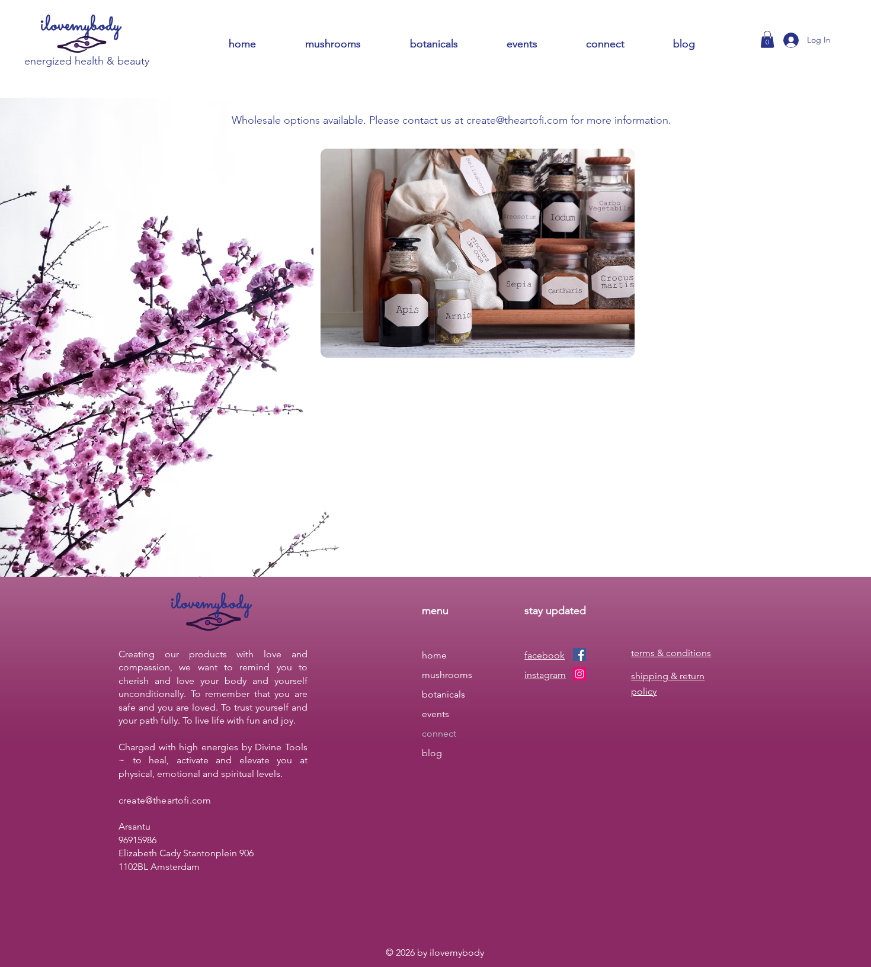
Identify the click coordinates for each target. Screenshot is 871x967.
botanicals (443, 694)
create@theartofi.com (517, 120)
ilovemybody (80, 25)
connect (439, 733)
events (435, 713)
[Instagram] (579, 673)
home (434, 655)
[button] (620, 44)
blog (432, 753)
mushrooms (447, 674)
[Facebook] (579, 654)
